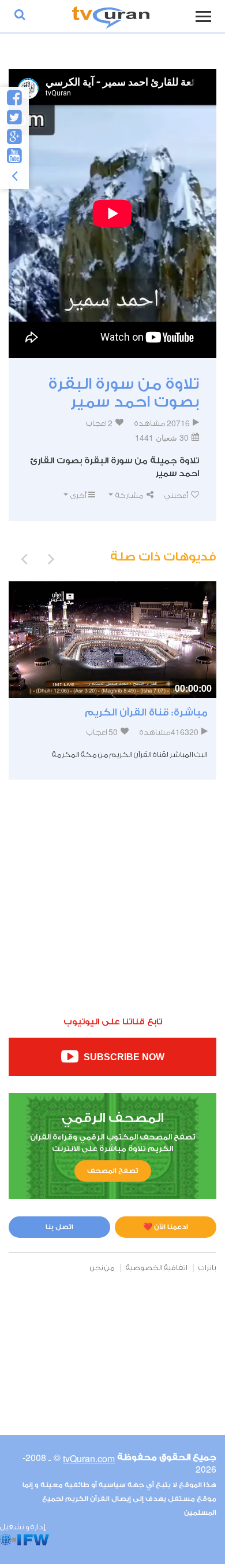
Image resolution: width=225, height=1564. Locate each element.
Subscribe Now (122, 1058)
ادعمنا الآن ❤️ (165, 1227)
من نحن (102, 1267)
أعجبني (176, 495)
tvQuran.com (89, 1458)
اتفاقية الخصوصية (156, 1267)
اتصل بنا (59, 1227)
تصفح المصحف (112, 1171)
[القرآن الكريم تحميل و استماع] (110, 16)
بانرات (207, 1267)
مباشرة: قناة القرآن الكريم (146, 712)
